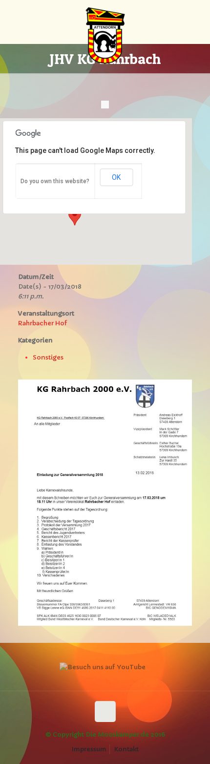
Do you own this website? (55, 181)
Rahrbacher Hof (42, 323)
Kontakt (126, 749)
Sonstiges (48, 357)
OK (116, 177)
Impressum (89, 749)
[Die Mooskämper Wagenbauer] (105, 22)
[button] (74, 216)
